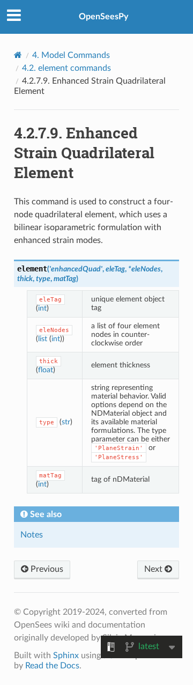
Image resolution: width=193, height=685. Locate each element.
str (66, 422)
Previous (45, 569)
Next (154, 569)
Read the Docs (52, 665)
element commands (66, 68)
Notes (31, 535)
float (45, 370)
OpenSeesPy (103, 16)
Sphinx (66, 655)
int (42, 308)
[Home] (18, 55)
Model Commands (71, 55)
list (42, 339)
